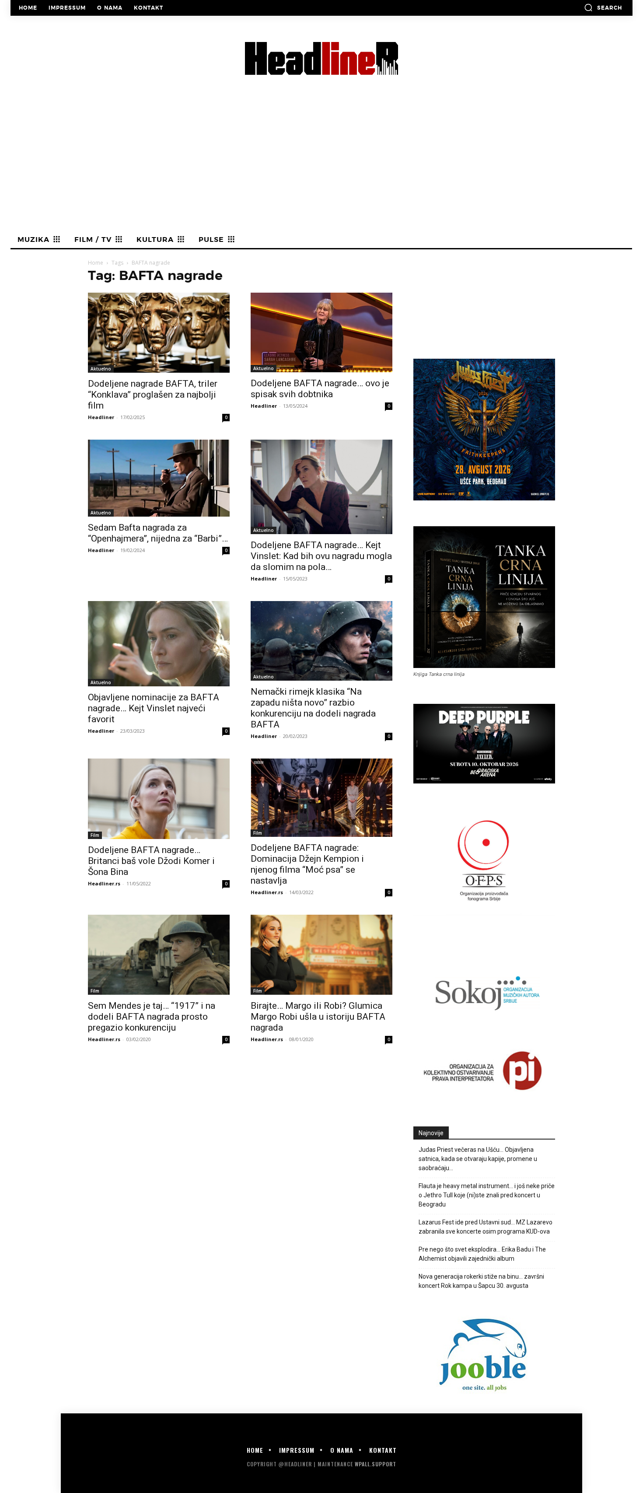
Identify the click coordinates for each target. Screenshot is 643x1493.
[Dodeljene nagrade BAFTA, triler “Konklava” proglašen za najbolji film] (159, 333)
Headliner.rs (104, 883)
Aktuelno (101, 369)
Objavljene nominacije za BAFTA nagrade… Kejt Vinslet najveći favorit (153, 708)
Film (95, 835)
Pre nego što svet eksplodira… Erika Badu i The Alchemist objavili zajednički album (482, 1254)
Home (95, 262)
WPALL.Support (375, 1464)
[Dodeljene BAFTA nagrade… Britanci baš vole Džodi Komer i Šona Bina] (159, 799)
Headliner (101, 417)
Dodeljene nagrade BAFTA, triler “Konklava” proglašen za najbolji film (152, 394)
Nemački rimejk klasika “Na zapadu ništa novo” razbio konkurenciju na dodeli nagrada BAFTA (313, 708)
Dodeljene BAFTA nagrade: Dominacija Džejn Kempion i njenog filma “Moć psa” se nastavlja (307, 864)
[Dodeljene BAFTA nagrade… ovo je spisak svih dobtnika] (321, 332)
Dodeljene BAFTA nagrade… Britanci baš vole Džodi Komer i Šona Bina (151, 861)
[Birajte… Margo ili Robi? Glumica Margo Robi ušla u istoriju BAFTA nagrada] (321, 954)
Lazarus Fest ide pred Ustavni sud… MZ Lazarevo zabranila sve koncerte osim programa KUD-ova (485, 1227)
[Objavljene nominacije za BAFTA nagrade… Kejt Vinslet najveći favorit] (159, 643)
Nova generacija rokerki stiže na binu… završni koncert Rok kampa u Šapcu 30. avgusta (481, 1281)
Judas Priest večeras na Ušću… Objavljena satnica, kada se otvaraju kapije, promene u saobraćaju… (478, 1158)
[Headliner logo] (321, 58)
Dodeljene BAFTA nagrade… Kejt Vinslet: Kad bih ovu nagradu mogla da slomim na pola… (321, 556)
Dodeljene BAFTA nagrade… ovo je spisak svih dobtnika (320, 388)
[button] (603, 7)
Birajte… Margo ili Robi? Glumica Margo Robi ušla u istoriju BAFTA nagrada (318, 1016)
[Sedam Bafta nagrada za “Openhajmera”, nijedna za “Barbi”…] (159, 478)
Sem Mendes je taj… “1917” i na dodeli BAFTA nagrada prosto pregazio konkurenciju (151, 1016)
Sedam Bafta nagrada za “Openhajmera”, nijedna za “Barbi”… (158, 533)
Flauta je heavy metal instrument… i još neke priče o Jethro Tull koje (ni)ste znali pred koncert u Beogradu (487, 1195)
